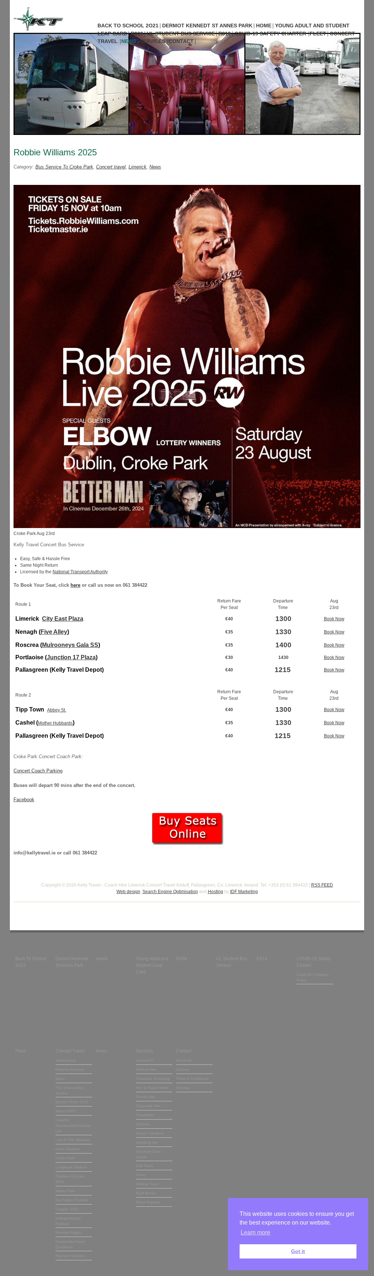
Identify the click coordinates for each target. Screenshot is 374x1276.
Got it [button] (298, 1251)
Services (152, 41)
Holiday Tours (147, 1184)
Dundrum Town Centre (148, 1154)
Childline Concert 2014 (70, 1179)
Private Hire (145, 1097)
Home (263, 25)
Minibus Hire (146, 1069)
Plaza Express (148, 1202)
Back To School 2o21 (128, 25)
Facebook (24, 799)
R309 (137, 33)
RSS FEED (322, 885)
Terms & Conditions (192, 1079)
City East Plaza (62, 619)
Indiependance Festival (68, 1221)
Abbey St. (56, 710)
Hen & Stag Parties (152, 1088)
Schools (142, 1124)
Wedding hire (147, 1142)
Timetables (145, 1115)
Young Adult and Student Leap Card (152, 965)
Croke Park (65, 1158)
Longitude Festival (71, 1167)
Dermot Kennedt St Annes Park (207, 25)
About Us (184, 1060)
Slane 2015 (65, 1111)
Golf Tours (144, 1166)
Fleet (318, 33)
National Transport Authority (80, 571)
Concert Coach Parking (38, 770)
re (78, 585)
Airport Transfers (150, 1133)
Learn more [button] (255, 1232)
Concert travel (111, 167)
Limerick (137, 167)
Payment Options (70, 1256)
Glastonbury (66, 1060)
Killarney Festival (70, 1069)
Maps (60, 1079)
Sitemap (183, 1088)
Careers (182, 1069)
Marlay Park (65, 1191)
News (128, 41)
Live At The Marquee (73, 1140)
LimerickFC (145, 1060)
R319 (224, 33)
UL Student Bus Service (181, 33)
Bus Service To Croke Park (64, 167)
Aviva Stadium (68, 1149)
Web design (128, 891)
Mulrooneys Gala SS (70, 645)
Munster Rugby (68, 1232)
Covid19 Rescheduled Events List (73, 1125)
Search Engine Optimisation (170, 891)
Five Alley (54, 632)
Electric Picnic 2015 (72, 1102)
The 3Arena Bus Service (69, 1090)
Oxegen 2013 (67, 1209)
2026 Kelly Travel (83, 885)
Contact (181, 41)
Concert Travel (70, 1051)
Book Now (334, 618)
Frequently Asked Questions (70, 1244)
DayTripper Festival (72, 1200)
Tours (140, 1175)
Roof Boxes (146, 1193)
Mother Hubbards (55, 723)
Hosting (215, 891)
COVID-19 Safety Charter (270, 33)
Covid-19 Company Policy (313, 977)
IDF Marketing (244, 891)
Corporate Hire (148, 1106)
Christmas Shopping (153, 1079)
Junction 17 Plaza (71, 657)
